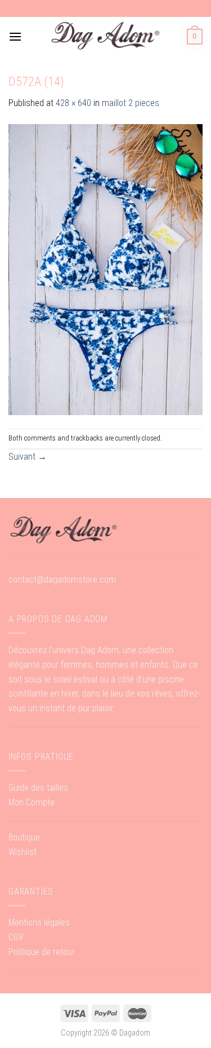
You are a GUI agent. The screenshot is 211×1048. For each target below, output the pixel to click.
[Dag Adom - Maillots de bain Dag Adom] (106, 36)
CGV (16, 937)
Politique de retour (41, 951)
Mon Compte (31, 802)
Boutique (24, 837)
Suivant (27, 456)
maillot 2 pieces (130, 103)
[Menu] (15, 36)
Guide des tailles (38, 787)
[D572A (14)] (105, 268)
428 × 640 (73, 103)
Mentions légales (39, 922)
